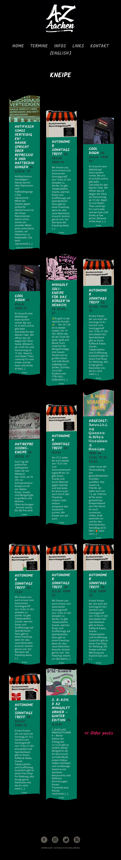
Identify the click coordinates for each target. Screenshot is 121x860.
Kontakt (99, 46)
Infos (60, 46)
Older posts (94, 733)
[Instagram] (55, 842)
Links (78, 46)
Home (18, 46)
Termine (39, 46)
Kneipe (61, 233)
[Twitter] (66, 842)
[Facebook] (44, 842)
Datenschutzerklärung (67, 848)
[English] (60, 53)
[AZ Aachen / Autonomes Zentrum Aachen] (61, 36)
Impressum (47, 848)
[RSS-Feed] (77, 842)
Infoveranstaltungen (24, 248)
